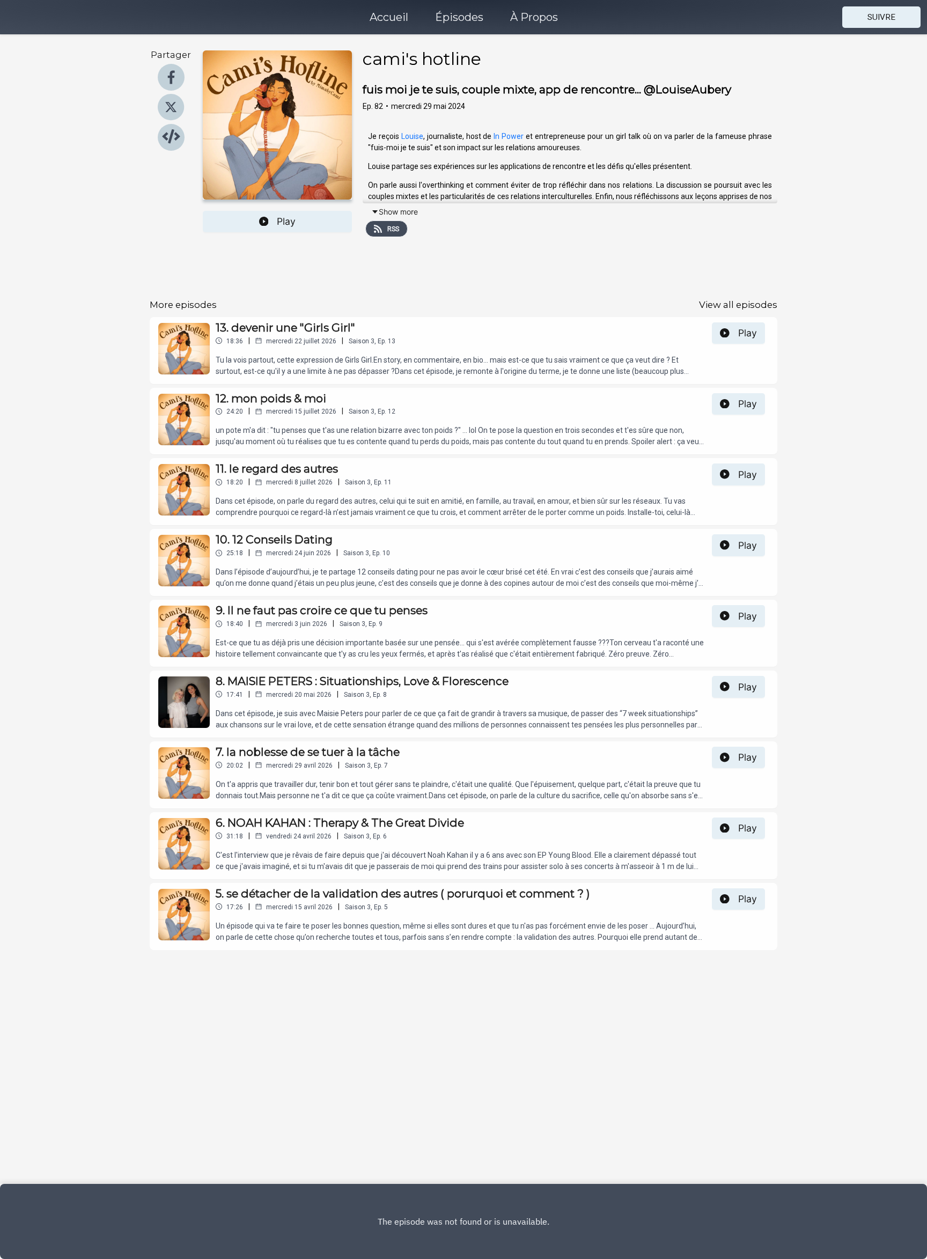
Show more (398, 211)
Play (286, 221)
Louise (412, 136)
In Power (508, 136)
